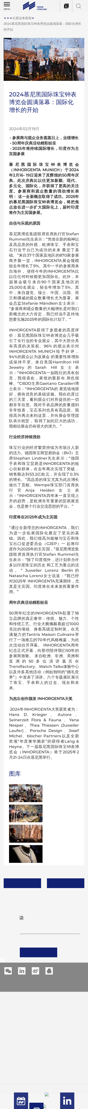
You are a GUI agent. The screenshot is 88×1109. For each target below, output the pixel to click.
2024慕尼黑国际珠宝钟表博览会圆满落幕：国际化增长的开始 (42, 26)
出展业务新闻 (22, 18)
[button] (21, 971)
